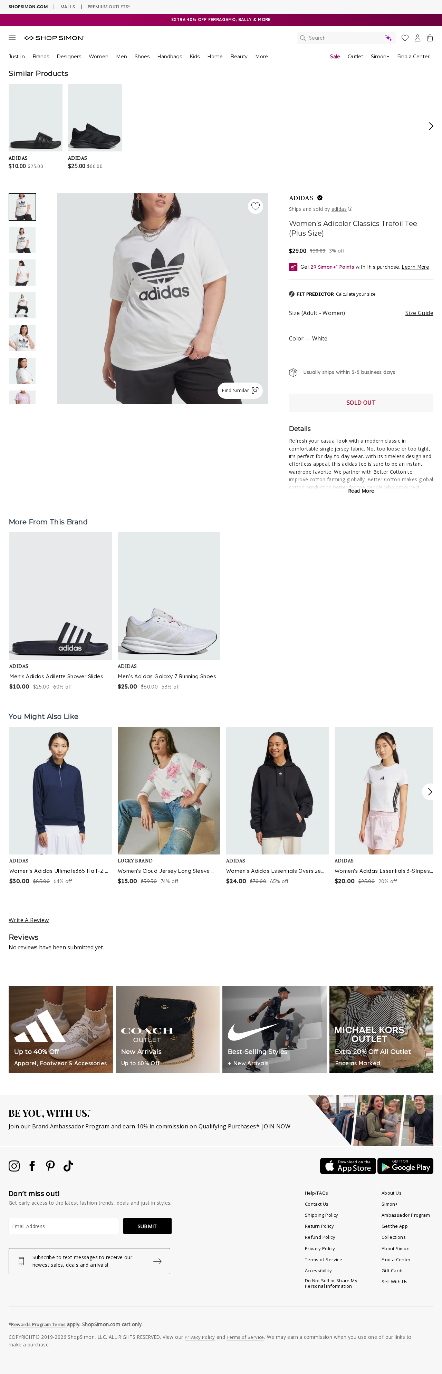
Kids (195, 56)
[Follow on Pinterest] (51, 1169)
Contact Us (317, 1204)
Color (308, 338)
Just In (17, 56)
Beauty (239, 56)
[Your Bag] (429, 39)
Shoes (142, 56)
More (261, 56)
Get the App (395, 1226)
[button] (332, 294)
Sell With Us (395, 1281)
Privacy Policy (320, 1248)
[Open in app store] (348, 1172)
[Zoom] (162, 296)
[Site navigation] (12, 39)
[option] (162, 298)
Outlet (355, 56)
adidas (301, 198)
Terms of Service (323, 1259)
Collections (394, 1237)
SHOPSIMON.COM (28, 6)
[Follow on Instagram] (15, 1169)
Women (98, 56)
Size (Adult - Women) (361, 313)
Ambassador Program (406, 1215)
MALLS (67, 6)
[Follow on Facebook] (33, 1169)
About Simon (396, 1248)
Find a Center (413, 56)
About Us (392, 1193)
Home (215, 56)
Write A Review (29, 920)
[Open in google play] (405, 1172)
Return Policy (319, 1226)
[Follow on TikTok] (68, 1169)
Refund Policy (320, 1237)
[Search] (346, 38)
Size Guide (419, 313)
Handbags (169, 56)
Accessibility (318, 1270)
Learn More (415, 267)
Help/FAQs (316, 1193)
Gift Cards (393, 1270)
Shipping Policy (321, 1215)
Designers (69, 56)
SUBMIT (147, 1226)
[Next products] (430, 791)
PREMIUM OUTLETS (109, 6)
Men (121, 56)
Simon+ (380, 56)
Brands (40, 56)
